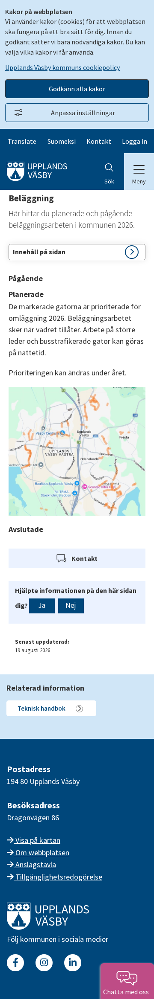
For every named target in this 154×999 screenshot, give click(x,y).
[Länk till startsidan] (48, 927)
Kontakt (98, 141)
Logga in (134, 141)
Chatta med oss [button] (127, 991)
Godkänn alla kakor (77, 88)
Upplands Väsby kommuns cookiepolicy (62, 67)
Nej (70, 605)
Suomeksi (61, 141)
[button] (77, 252)
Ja (41, 605)
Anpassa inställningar (83, 112)
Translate (22, 141)
